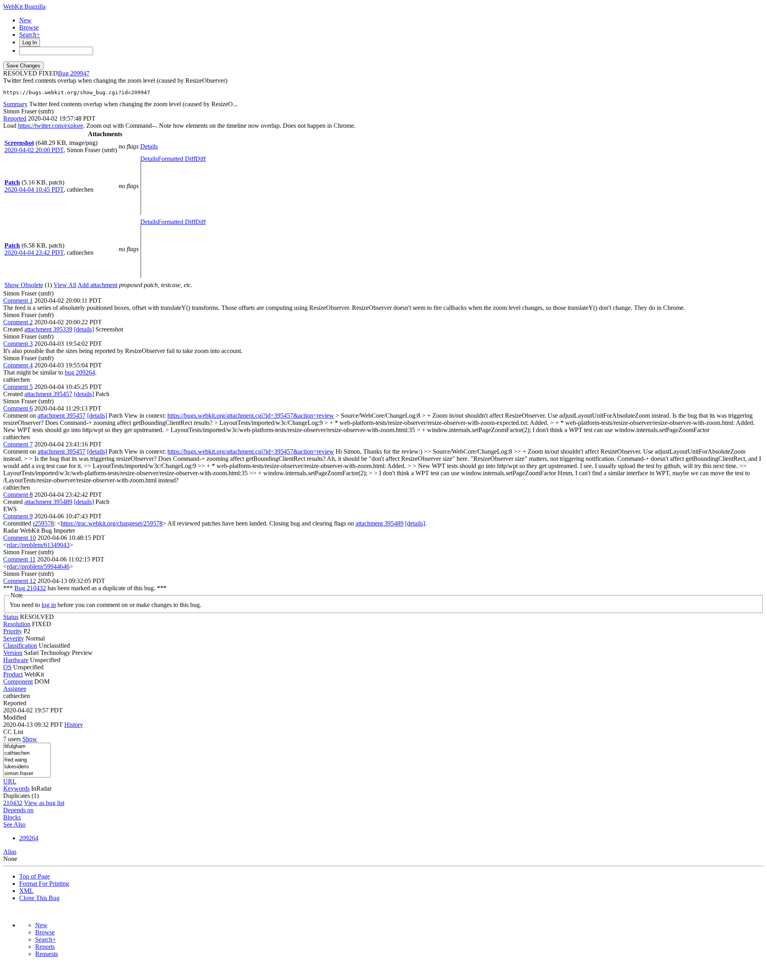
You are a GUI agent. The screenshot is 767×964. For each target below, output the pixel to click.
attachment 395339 (48, 329)
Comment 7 (18, 444)
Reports (45, 946)
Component (18, 681)
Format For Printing (44, 883)
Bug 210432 (30, 588)
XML (26, 890)
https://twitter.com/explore (50, 125)
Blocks (12, 817)
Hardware (15, 660)
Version (12, 652)
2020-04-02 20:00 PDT (34, 150)
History (73, 724)
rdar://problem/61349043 (38, 545)
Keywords (16, 788)
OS (7, 667)
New (25, 20)
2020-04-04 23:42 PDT (34, 252)
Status (10, 616)
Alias (9, 851)
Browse (29, 27)
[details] (84, 329)
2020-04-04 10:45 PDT (34, 189)
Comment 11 (19, 559)
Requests (46, 953)
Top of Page (34, 876)
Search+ (29, 34)
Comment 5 (18, 386)
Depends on (18, 810)
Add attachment (97, 285)
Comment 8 (18, 494)
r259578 (43, 523)
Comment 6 (18, 408)
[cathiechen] (27, 753)
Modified (14, 717)
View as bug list (44, 802)
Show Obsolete (23, 285)
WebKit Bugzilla (24, 6)
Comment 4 (18, 365)
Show (29, 739)
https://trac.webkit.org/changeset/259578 (112, 523)
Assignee (14, 688)
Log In (29, 43)
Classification (20, 645)
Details (149, 146)
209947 (79, 73)
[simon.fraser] (27, 773)
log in (49, 604)
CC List (13, 731)
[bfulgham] (27, 746)
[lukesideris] (27, 767)
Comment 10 (19, 537)
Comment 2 (18, 322)
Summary (15, 104)
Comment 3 (18, 343)
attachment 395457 (48, 394)
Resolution (16, 624)
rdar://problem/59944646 (38, 566)
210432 (12, 802)
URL (9, 781)
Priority (12, 631)
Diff (200, 158)
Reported (14, 118)
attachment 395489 (48, 501)
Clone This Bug (39, 898)
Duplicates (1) (21, 795)
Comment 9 (18, 516)
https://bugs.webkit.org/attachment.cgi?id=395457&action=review (250, 415)
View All (65, 285)
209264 (28, 838)
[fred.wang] (27, 760)
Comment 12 (19, 580)
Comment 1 (18, 300)
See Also (14, 824)
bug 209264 (80, 372)
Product (13, 674)
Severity (13, 638)
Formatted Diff (176, 158)
